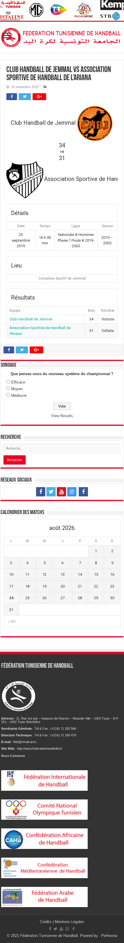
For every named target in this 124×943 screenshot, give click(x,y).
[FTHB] (62, 36)
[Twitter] (51, 491)
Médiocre (19, 395)
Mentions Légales (69, 922)
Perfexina (109, 935)
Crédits (46, 922)
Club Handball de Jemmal (31, 319)
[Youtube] (61, 491)
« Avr (12, 621)
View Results (62, 416)
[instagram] (71, 491)
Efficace (18, 382)
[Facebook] (40, 491)
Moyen (16, 389)
